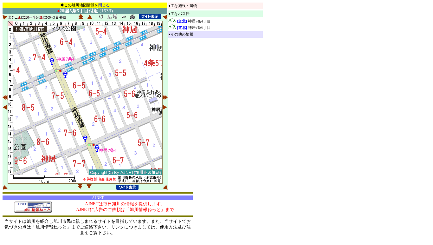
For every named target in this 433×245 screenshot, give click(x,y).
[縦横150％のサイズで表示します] (150, 16)
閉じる (104, 5)
